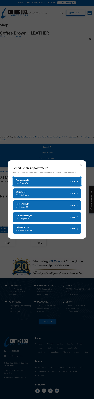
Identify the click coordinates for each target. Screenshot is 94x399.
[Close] (81, 165)
